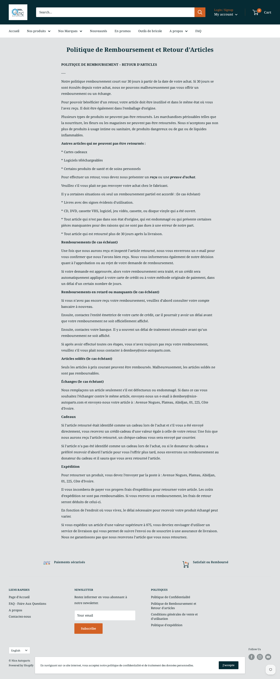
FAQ (198, 31)
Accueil (14, 31)
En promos (123, 31)
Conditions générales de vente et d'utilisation (174, 616)
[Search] (199, 12)
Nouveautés (98, 31)
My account (224, 14)
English (15, 650)
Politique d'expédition (166, 625)
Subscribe (88, 628)
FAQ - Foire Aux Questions (27, 603)
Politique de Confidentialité (170, 597)
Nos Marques (67, 31)
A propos (176, 31)
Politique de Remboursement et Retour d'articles (173, 605)
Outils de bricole (150, 31)
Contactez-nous (20, 616)
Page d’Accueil (19, 597)
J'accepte (228, 665)
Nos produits (36, 31)
